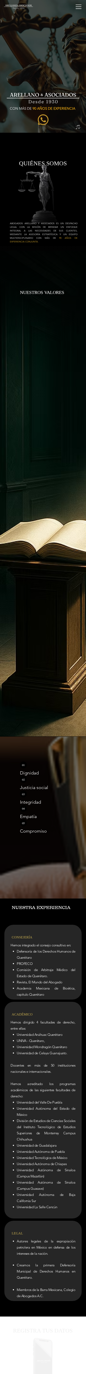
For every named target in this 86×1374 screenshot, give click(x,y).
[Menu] (78, 7)
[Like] (43, 120)
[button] (78, 127)
